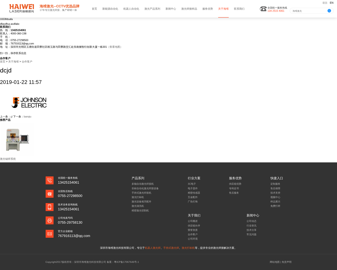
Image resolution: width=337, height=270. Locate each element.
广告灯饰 (193, 201)
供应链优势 (235, 183)
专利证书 (234, 188)
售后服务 (234, 192)
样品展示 (275, 201)
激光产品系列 (152, 8)
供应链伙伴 (194, 225)
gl (11, 116)
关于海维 (223, 8)
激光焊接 (55, 10)
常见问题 (251, 234)
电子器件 (193, 188)
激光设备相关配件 (141, 201)
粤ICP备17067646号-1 (126, 262)
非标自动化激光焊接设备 (145, 188)
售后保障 (275, 188)
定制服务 (275, 183)
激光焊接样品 (189, 8)
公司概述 (193, 221)
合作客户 (27, 61)
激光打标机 (138, 197)
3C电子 (192, 183)
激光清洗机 (138, 206)
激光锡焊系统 (8, 158)
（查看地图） (115, 46)
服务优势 (207, 8)
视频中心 (275, 197)
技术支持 (275, 192)
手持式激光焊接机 (141, 192)
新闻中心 (171, 8)
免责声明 (287, 262)
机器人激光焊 (153, 247)
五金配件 (193, 197)
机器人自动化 (131, 8)
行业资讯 (251, 225)
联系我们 (239, 8)
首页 (94, 8)
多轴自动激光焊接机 (143, 183)
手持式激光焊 (171, 247)
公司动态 (251, 221)
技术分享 (251, 230)
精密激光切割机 (140, 210)
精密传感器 (194, 192)
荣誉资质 (193, 230)
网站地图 (275, 262)
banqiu (27, 116)
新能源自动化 (110, 8)
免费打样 (275, 206)
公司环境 (193, 238)
